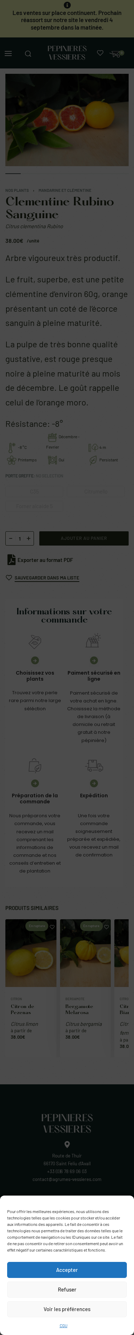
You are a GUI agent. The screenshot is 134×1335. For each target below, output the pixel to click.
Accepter (67, 1270)
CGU (64, 1325)
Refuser (67, 1289)
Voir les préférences (67, 1309)
